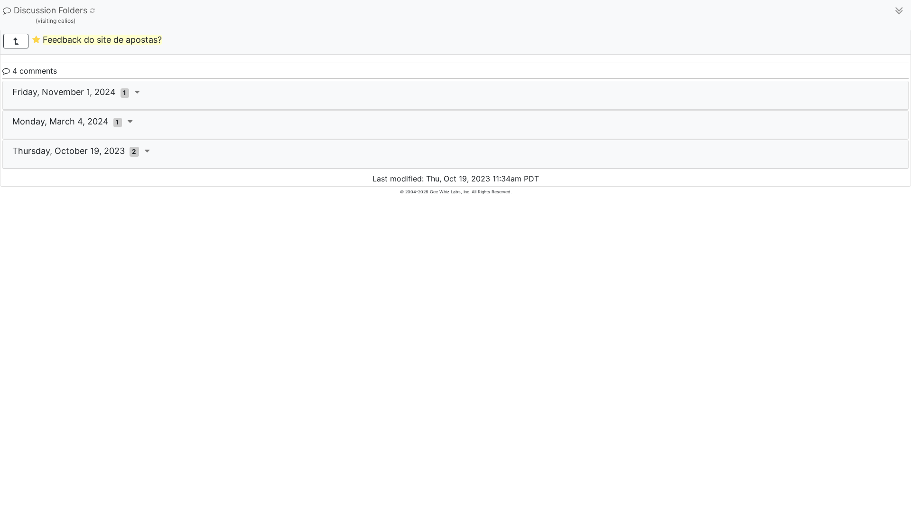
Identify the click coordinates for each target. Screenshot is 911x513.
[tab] (455, 95)
